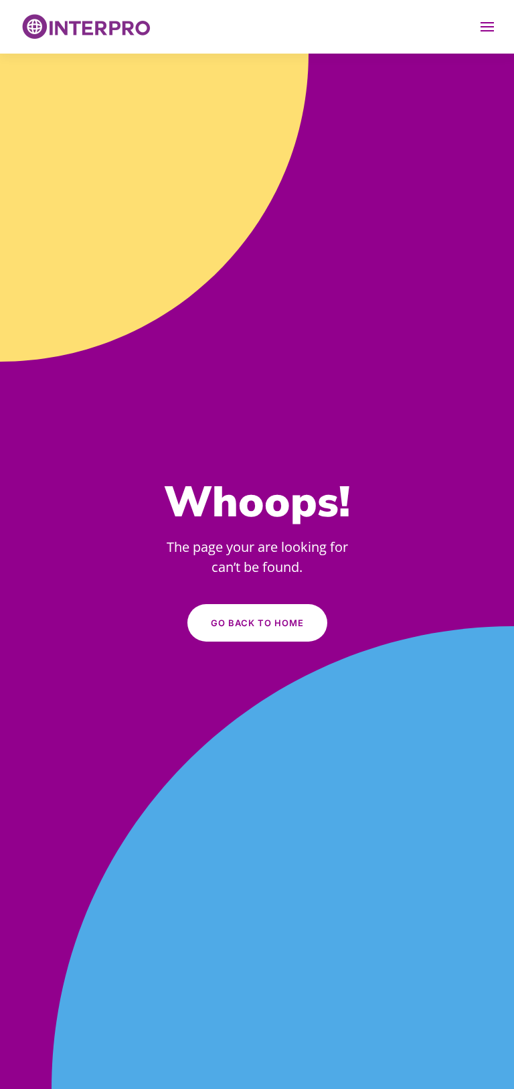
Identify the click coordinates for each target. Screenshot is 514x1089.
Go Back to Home (257, 623)
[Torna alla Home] (87, 27)
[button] (487, 27)
